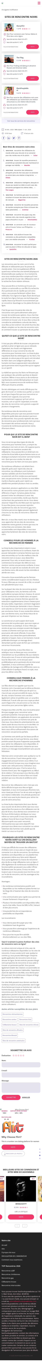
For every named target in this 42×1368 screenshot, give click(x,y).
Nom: (4, 1060)
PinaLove (9, 229)
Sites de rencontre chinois (28, 1025)
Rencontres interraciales (11, 1285)
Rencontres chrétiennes (11, 1274)
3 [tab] (39, 1155)
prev (17, 1225)
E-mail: (4, 1070)
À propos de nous (8, 1252)
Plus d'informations (11, 47)
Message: (5, 1081)
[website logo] (9, 27)
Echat (35, 155)
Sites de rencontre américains (13, 1041)
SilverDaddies (32, 220)
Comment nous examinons (12, 1260)
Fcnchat (32, 239)
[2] (16, 1055)
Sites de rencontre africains (13, 1030)
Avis (3, 1249)
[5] (23, 1055)
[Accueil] (2, 3)
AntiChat (25, 210)
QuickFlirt (12, 249)
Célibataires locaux (10, 1025)
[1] (13, 1055)
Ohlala (8, 178)
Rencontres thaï (25, 1019)
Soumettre (11, 1097)
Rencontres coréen (10, 1019)
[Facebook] (4, 138)
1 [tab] (39, 1149)
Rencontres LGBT (8, 1271)
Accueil (4, 1245)
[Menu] (39, 3)
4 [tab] (39, 1158)
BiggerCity (21, 200)
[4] (21, 1055)
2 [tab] (39, 1152)
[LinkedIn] (9, 138)
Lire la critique (21, 1212)
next (25, 1225)
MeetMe (27, 165)
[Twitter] (14, 138)
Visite (32, 47)
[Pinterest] (19, 138)
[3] (18, 1055)
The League (10, 190)
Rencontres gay (8, 1278)
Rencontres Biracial (10, 1035)
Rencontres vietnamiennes (13, 1014)
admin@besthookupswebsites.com (22, 1301)
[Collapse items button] (21, 121)
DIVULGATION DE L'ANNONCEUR (14, 1256)
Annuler (26, 1097)
